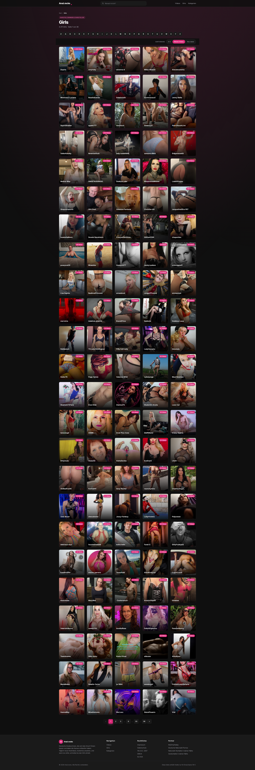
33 (136, 721)
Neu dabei (190, 42)
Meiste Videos (179, 42)
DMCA (139, 754)
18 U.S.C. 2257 (142, 751)
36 (144, 721)
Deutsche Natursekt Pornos (178, 748)
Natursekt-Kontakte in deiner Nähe (180, 751)
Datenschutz (141, 748)
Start (60, 13)
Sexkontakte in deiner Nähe (178, 754)
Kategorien (192, 3)
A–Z (169, 42)
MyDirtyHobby (177, 745)
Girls (184, 3)
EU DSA (140, 757)
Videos (177, 3)
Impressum (141, 745)
